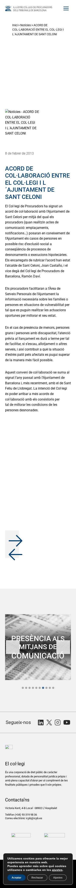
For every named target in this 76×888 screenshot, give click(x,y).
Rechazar (37, 877)
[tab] (23, 688)
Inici (15, 25)
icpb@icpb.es (34, 818)
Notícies (25, 25)
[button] (12, 537)
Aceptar (16, 877)
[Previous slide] (13, 647)
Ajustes (57, 877)
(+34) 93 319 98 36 (26, 814)
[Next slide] (63, 647)
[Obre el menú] (66, 8)
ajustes (57, 870)
